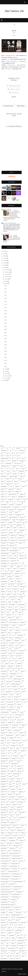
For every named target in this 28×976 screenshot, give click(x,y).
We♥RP (7, 945)
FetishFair (3, 622)
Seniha (11, 814)
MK (16, 732)
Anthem (2, 491)
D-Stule (8, 568)
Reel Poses (10, 794)
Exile (13, 612)
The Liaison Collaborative (17, 881)
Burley (21, 527)
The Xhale (10, 909)
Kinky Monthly (18, 681)
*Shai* (17, 468)
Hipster (19, 658)
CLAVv (20, 553)
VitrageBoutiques (20, 940)
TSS (14, 925)
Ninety (24, 748)
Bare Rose (19, 504)
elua (7, 599)
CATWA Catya (13, 535)
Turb (20, 925)
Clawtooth (3, 555)
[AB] (12, 453)
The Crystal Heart (14, 863)
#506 (5, 320)
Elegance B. (3, 596)
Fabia (2, 614)
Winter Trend (13, 950)
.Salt (2, 453)
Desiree (12, 581)
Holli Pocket (3, 660)
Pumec (17, 784)
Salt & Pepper (3, 809)
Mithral (10, 732)
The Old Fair (15, 889)
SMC (7, 830)
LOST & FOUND (9, 709)
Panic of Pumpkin (4, 766)
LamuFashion (4, 694)
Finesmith (22, 622)
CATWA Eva (12, 537)
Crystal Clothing (14, 563)
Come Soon (21, 558)
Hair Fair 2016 (4, 650)
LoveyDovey (14, 712)
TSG (10, 925)
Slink (2, 830)
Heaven (11, 655)
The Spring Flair (4, 902)
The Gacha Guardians (5, 876)
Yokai (2, 955)
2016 (4, 265)
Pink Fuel (3, 773)
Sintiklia (22, 825)
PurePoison (3, 786)
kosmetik (14, 686)
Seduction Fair (4, 814)
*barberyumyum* (5, 465)
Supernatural (12, 840)
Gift (1, 640)
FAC (15, 614)
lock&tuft (11, 707)
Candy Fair (3, 532)
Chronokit (14, 553)
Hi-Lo (14, 658)
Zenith (11, 958)
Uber (9, 927)
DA (1, 571)
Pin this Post (15, 92)
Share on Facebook (14, 85)
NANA (20, 745)
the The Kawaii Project (5, 907)
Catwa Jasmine (22, 540)
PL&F (16, 776)
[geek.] (7, 455)
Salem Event (19, 807)
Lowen (21, 712)
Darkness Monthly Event (6, 573)
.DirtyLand (21, 450)
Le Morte (16, 699)
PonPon (11, 778)
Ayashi (7, 501)
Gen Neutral (20, 635)
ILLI (20, 660)
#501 (5, 335)
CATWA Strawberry (13, 550)
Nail (7, 745)
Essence (16, 609)
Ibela (10, 660)
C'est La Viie (3, 530)
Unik (2, 930)
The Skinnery (13, 899)
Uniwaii (2, 932)
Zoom (17, 958)
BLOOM (14, 519)
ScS (15, 812)
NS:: (13, 753)
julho (6, 281)
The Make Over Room (5, 886)
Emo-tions (3, 601)
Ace (1, 478)
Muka (24, 740)
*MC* (2, 468)
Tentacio (2, 850)
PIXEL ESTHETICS (16, 773)
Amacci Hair (8, 483)
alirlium (16, 481)
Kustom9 (15, 689)
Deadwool (17, 576)
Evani (8, 612)
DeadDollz (9, 576)
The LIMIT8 (3, 884)
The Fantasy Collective (12, 871)
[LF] (13, 455)
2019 (4, 258)
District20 (3, 586)
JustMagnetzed (12, 673)
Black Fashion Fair (13, 517)
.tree (7, 453)
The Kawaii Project (5, 881)
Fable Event (8, 614)
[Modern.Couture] (5, 458)
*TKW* (2, 471)
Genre (10, 637)
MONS (17, 735)
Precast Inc (18, 781)
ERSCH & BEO (9, 609)
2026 (4, 251)
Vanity (18, 935)
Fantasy (17, 617)
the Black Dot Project (13, 853)
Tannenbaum (4, 848)
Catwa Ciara (21, 535)
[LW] (17, 455)
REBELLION (21, 791)
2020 (4, 256)
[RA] (23, 458)
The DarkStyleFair (13, 866)
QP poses (10, 786)
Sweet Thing (17, 843)
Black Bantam (18, 514)
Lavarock (3, 696)
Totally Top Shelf (4, 917)
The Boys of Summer (16, 858)
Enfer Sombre (21, 604)
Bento (10, 512)
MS (7, 740)
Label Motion (8, 691)
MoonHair (12, 737)
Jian (10, 671)
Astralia (2, 499)
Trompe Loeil (3, 922)
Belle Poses (11, 509)
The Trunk (3, 909)
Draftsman (15, 589)
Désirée (18, 581)
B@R (22, 501)
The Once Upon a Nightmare (7, 891)
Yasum (17, 953)
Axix (2, 501)
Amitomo (3, 489)
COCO (15, 555)
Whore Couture (11, 948)
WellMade (14, 945)
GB (9, 635)
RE (8, 791)
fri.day (10, 630)
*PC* (7, 468)
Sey (15, 817)
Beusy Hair (3, 514)
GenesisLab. (3, 637)
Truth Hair (3, 925)
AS (8, 496)
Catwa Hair (20, 537)
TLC (24, 912)
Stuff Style (15, 835)
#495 (5, 354)
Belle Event (3, 509)
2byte (2, 473)
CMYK (10, 555)
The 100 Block (16, 850)
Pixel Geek (3, 776)
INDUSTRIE (18, 666)
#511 (5, 304)
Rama (17, 786)
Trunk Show (23, 922)
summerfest (3, 840)
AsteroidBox (20, 496)
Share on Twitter (15, 89)
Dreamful (3, 591)
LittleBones (3, 707)
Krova (21, 686)
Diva (9, 586)
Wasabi (12, 943)
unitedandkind (18, 930)
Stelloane (7, 835)
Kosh (8, 686)
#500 (5, 338)
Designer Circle (4, 581)
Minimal (2, 730)
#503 (5, 329)
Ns (8, 753)
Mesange (23, 725)
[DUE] (2, 455)
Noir (9, 750)
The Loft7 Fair (11, 884)
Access (21, 476)
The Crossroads (4, 863)
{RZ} (1, 463)
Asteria (13, 496)
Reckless (3, 794)
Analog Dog (10, 489)
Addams (7, 478)
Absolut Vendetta (13, 476)
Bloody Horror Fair (5, 519)
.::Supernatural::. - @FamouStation (15, 65)
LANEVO (11, 694)
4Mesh (21, 473)
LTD (6, 714)
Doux (8, 589)
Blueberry (10, 522)
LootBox (18, 707)
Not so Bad (22, 750)
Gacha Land (16, 632)
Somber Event (20, 830)
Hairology (21, 650)
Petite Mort (3, 768)
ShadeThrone (22, 817)
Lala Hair (16, 691)
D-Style (14, 568)
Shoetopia (12, 822)
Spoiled (22, 832)
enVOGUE (10, 607)
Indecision (19, 663)
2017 (4, 263)
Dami (11, 571)
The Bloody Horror (5, 855)
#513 (5, 298)
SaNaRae (11, 809)
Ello (2, 599)
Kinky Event (9, 681)
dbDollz (2, 576)
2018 (4, 260)
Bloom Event (21, 519)
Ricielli (22, 799)
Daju (6, 571)
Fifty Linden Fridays (13, 622)
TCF (19, 848)
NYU (9, 755)
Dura (15, 591)
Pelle (12, 766)
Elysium (12, 599)
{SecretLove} (8, 463)
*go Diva (21, 465)
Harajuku (10, 653)
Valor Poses (11, 935)
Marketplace (22, 61)
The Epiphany (15, 868)
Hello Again (6, 224)
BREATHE (8, 527)
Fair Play (3, 617)
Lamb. (22, 691)
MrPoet (2, 740)
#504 (5, 326)
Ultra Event (20, 927)
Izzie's (19, 668)
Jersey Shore (3, 671)
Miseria (9, 730)
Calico (14, 530)
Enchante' (3, 604)
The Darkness (4, 866)
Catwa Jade (13, 540)
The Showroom (4, 899)
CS (21, 563)
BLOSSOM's (3, 522)
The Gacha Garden (16, 873)
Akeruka (9, 481)
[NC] (13, 458)
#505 (5, 323)
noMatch (15, 750)
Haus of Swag (4, 655)
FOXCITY (11, 627)
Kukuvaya (3, 689)
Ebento (8, 594)
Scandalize (3, 812)
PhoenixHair (3, 771)
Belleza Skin (20, 509)
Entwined (3, 607)
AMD (11, 486)
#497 (5, 348)
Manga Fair (10, 722)
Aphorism (17, 491)
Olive (20, 758)
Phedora (19, 768)
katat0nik (3, 678)
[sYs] (8, 460)
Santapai (18, 809)
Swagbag (21, 840)
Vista (13, 940)
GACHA (9, 632)
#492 (5, 363)
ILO (1, 663)
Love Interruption (5, 712)
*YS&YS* (8, 471)
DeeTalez (11, 578)
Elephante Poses (12, 596)
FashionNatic (3, 619)
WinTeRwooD (22, 950)
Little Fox (19, 704)
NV (18, 753)
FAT (20, 619)
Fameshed (10, 617)
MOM (2, 735)
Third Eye (11, 912)
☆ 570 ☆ (11, 235)
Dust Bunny (22, 591)
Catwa (18, 532)
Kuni (9, 689)
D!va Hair (22, 568)
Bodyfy (11, 524)
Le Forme (3, 699)
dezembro (7, 269)
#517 (5, 285)
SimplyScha (15, 825)
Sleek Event (18, 827)
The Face (2, 871)
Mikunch (14, 727)
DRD (21, 589)
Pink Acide (19, 771)
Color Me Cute (13, 558)
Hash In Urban (19, 653)
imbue (6, 663)
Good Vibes (3, 645)
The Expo (23, 868)
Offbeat (21, 755)
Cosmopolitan (4, 563)
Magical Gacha (4, 719)
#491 (5, 366)
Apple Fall (3, 494)
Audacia (18, 499)
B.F (17, 501)
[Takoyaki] (22, 460)
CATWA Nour (22, 548)
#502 (5, 332)
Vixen (2, 943)
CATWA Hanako (4, 540)
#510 (5, 307)
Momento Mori (9, 735)
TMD (2, 914)
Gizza (23, 640)
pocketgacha (3, 778)
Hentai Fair (3, 658)
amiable (17, 486)
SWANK (2, 843)
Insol (8, 668)
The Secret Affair (4, 896)
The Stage (13, 902)
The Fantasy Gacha (5, 873)
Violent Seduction (4, 940)
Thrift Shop (18, 912)
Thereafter (3, 912)
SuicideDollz (11, 837)
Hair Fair (17, 648)
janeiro (6, 378)
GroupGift (3, 648)
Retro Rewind (12, 796)
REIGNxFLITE (3, 796)
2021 (4, 253)
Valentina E (3, 935)
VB (24, 935)
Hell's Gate (18, 655)
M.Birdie (2, 717)
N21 (1, 745)
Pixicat (10, 776)
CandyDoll (11, 532)
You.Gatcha (9, 955)
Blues (18, 522)
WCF (2, 945)
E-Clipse (2, 594)
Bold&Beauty (19, 524)
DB (22, 573)
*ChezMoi (14, 465)
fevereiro (7, 375)
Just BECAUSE (3, 673)
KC (8, 678)
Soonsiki (2, 832)
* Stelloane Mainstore (11, 61)
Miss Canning (17, 730)
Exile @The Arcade (10, 55)
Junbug (22, 671)
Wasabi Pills (20, 943)
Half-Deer (3, 653)
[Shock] (2, 460)
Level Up (2, 704)
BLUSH (23, 522)
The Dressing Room (5, 868)
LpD (1, 714)
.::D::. (15, 450)
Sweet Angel (6, 234)
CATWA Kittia (12, 542)
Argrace (3, 496)
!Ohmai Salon (3, 450)
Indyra (2, 668)
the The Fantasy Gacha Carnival (7, 904)
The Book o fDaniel (5, 858)
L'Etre (22, 689)
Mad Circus (10, 717)
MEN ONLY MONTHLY (5, 725)
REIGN (17, 794)
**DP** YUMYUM (17, 463)
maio (6, 369)
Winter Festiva (4, 950)
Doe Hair (15, 586)
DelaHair (18, 578)
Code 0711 (22, 555)
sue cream (3, 837)
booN (2, 527)
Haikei (10, 648)
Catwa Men (14, 548)
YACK (12, 953)
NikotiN (17, 748)
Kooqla (2, 686)
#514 (5, 295)
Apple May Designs (12, 494)
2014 (4, 380)
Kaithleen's (3, 676)
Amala (15, 483)
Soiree (12, 830)
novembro (7, 272)
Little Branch (10, 704)
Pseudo (10, 784)
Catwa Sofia (3, 550)
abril (6, 371)
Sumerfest (19, 837)
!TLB (10, 450)
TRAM (12, 917)
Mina (20, 727)
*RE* (12, 468)
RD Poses (2, 791)
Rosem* (7, 804)
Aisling (2, 481)
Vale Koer (17, 932)
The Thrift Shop (17, 907)
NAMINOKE (13, 745)
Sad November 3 (4, 807)
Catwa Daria (3, 537)
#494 (5, 357)
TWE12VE (2, 927)
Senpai (17, 814)
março (6, 373)
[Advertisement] (13, 394)
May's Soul (18, 722)
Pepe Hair (19, 766)
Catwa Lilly (3, 545)
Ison (14, 668)
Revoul (10, 799)
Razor (20, 789)
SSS (1, 835)
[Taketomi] (14, 460)
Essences (23, 609)
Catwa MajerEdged (5, 548)
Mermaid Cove (15, 725)
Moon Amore (3, 737)
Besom (16, 512)
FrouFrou (17, 630)
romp (2, 804)
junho (6, 283)
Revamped (20, 796)
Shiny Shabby (4, 822)
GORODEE (10, 645)
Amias (23, 486)
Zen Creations (4, 958)
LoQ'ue (2, 709)
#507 (5, 317)
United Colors (9, 930)
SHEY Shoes (8, 68)
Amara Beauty (4, 486)
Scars (10, 812)
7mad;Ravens (3, 476)
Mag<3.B (17, 717)
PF (9, 768)
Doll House (22, 586)
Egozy (20, 594)
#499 (5, 341)
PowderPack (3, 781)
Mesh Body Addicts (5, 727)
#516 (5, 289)
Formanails (3, 627)
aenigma (20, 478)
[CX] (17, 453)
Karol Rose (18, 676)
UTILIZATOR (9, 932)
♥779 (10, 210)
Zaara (22, 955)
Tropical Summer (13, 922)
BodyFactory (3, 524)
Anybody (9, 491)
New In (11, 748)
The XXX (17, 909)
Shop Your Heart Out (5, 825)
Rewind (16, 799)
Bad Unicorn (3, 504)
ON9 (1, 763)
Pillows (12, 771)
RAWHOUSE (13, 789)
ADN (13, 478)
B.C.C (13, 501)
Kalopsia (11, 676)
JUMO (16, 671)
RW (19, 804)
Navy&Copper (3, 748)
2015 (4, 267)
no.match (3, 750)
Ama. (2, 483)
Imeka (12, 663)
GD (13, 635)
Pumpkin (24, 784)
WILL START (21, 948)
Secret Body (21, 812)
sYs (9, 845)
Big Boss (10, 514)
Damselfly (18, 571)
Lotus (17, 709)
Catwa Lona (11, 545)
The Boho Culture (16, 855)
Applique (21, 494)
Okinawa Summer (4, 758)
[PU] (17, 458)
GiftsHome (8, 640)
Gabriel (2, 632)
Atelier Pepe (10, 499)
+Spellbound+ (21, 471)
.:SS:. (8, 59)
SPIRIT (16, 832)
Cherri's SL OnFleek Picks (9, 223)
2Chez (7, 473)
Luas (11, 714)
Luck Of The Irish (18, 714)
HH (9, 658)
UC (14, 927)
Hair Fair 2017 (13, 650)
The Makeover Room (17, 886)
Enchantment (12, 604)
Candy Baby (21, 530)
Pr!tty (10, 781)
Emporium (16, 601)
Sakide (12, 807)
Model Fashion (7, 209)
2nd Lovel (15, 473)
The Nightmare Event (5, 889)
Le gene (9, 699)
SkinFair (2, 827)
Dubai (9, 591)
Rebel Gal (14, 791)
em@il (19, 599)
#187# (14, 471)
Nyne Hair (3, 755)
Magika (12, 719)
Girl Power (16, 640)
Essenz (2, 612)
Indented (3, 666)
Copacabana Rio (4, 560)
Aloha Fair (23, 481)
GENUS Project (18, 637)
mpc (18, 737)
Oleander (14, 758)
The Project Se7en (4, 894)
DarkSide (17, 573)
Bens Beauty (3, 512)
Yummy (16, 955)
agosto (6, 279)
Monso (22, 735)
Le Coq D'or (16, 696)
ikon (16, 660)
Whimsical (22, 945)
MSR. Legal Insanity (16, 740)
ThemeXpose (15, 969)
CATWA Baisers (4, 535)
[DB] (22, 453)
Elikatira (21, 596)
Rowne (14, 804)
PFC (13, 768)
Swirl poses (3, 845)
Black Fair (3, 517)
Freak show (3, 630)
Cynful (2, 568)
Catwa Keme (3, 542)
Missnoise (3, 732)
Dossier (2, 589)
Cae (9, 530)
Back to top (21, 974)
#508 (5, 313)
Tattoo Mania (12, 848)
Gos (16, 645)
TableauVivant (16, 845)
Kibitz (2, 681)
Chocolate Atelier (4, 553)
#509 (5, 310)
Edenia (14, 594)
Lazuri (9, 696)
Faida (20, 614)
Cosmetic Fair (13, 560)
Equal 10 (22, 607)
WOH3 (2, 953)
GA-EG (24, 630)
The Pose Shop (18, 891)
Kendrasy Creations (17, 678)
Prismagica (3, 784)
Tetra (9, 850)
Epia (16, 607)
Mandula (3, 722)
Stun (22, 835)
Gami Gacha (3, 635)
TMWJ (7, 914)
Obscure (15, 755)
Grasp (21, 645)
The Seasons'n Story (16, 894)
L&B (1, 691)
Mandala (19, 719)
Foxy (17, 627)
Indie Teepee (10, 666)
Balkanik (11, 504)
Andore (18, 489)
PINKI (9, 773)
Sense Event (3, 817)
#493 (5, 360)
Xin (7, 953)
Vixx (7, 943)
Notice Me (3, 753)
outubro (7, 274)
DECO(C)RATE (3, 578)
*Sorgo (23, 468)
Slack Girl (10, 827)
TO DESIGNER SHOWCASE (15, 914)
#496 (5, 351)
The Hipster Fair (16, 876)
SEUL (10, 817)
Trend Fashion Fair (20, 917)
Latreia (17, 694)
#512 (5, 301)
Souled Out (10, 832)
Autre (24, 499)
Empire (9, 601)
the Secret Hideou (15, 896)
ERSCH (2, 609)
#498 (5, 345)
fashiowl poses (13, 619)
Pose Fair (18, 778)
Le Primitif (23, 699)
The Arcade (3, 853)
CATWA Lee (20, 542)
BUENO (14, 527)
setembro (7, 276)
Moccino (21, 732)
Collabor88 (3, 558)
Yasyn (23, 953)
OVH (7, 763)
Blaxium (21, 517)
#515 (5, 292)
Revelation (3, 799)
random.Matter (4, 789)
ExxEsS (20, 612)
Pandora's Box (14, 763)
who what (3, 948)
